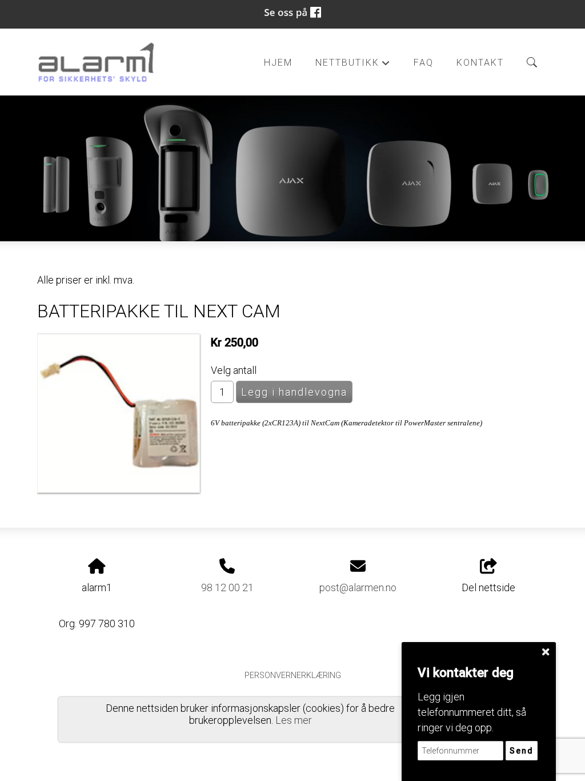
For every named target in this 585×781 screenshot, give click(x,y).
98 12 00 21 (227, 587)
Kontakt (480, 62)
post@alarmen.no (357, 587)
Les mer (293, 720)
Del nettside (488, 587)
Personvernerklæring (293, 675)
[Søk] (531, 62)
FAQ (424, 62)
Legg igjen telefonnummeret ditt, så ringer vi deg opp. (472, 712)
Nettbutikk (353, 65)
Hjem (278, 62)
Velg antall (234, 370)
